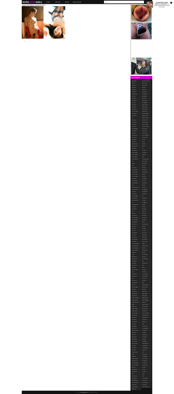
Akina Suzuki (134, 115)
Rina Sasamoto (144, 191)
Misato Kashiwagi (135, 362)
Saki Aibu (143, 247)
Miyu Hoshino (134, 375)
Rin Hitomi (144, 176)
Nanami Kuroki (144, 100)
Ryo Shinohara (144, 239)
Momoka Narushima (145, 80)
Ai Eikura (133, 83)
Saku (143, 260)
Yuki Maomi (144, 339)
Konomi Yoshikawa (135, 243)
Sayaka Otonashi (145, 297)
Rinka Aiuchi (144, 193)
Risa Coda (144, 206)
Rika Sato (143, 174)
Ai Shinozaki (134, 91)
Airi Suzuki (134, 102)
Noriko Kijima (144, 128)
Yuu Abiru (144, 367)
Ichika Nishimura (135, 204)
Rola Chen (144, 213)
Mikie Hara (134, 334)
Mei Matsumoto (135, 310)
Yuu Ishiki (144, 369)
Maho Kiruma (134, 258)
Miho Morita (134, 319)
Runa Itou (144, 226)
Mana (133, 271)
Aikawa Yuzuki (134, 93)
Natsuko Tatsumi (145, 117)
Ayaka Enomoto (135, 143)
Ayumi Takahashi (135, 154)
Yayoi (143, 323)
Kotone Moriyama (135, 247)
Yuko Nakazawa (145, 347)
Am (132, 117)
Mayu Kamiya (134, 291)
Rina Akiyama (144, 182)
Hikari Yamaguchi (135, 195)
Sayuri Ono (144, 302)
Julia (132, 211)
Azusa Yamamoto (135, 159)
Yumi (143, 352)
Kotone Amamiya (135, 245)
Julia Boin (133, 213)
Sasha (143, 282)
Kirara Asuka (134, 241)
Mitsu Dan (134, 367)
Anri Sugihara (134, 130)
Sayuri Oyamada (145, 304)
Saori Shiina (144, 271)
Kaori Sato (134, 234)
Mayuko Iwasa (134, 295)
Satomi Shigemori (145, 284)
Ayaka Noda (134, 148)
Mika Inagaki (134, 326)
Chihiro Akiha (134, 167)
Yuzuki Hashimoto (145, 386)
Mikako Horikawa (135, 330)
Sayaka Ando (144, 291)
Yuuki (143, 375)
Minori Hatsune (135, 343)
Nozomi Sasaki (144, 137)
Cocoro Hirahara (135, 176)
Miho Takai (134, 323)
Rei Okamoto (144, 152)
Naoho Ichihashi (145, 104)
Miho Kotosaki (134, 315)
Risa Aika (143, 204)
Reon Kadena (144, 163)
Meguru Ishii (134, 306)
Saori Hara (144, 269)
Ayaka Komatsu (134, 145)
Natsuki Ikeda (144, 111)
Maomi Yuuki (134, 280)
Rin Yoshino (144, 180)
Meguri (133, 304)
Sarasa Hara (144, 278)
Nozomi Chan (144, 132)
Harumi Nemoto (135, 189)
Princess (143, 139)
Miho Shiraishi (134, 321)
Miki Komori (134, 332)
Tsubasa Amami (145, 317)
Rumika (143, 221)
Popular (57, 2)
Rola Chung (144, 215)
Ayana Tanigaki (134, 152)
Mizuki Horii (134, 388)
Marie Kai (133, 284)
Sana (143, 265)
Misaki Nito (134, 356)
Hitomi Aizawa (134, 198)
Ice (132, 202)
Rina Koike (144, 187)
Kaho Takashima (135, 217)
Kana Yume (134, 226)
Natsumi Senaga (145, 124)
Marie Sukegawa (135, 287)
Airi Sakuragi (134, 100)
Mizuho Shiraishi (135, 386)
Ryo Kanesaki (144, 234)
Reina (143, 156)
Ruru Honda (144, 232)
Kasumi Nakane (135, 239)
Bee (132, 161)
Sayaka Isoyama (145, 293)
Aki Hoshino (134, 104)
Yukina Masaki (144, 345)
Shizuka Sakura (145, 308)
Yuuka (143, 373)
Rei (142, 148)
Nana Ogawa (144, 96)
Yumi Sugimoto (145, 356)
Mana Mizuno (134, 273)
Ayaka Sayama (134, 150)
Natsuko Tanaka (145, 115)
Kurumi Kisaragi (135, 250)
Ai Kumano (134, 87)
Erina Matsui (134, 178)
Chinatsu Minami (135, 169)
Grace (133, 185)
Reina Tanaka (144, 161)
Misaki (133, 354)
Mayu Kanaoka (134, 293)
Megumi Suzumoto (135, 302)
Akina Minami (134, 113)
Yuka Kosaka (144, 334)
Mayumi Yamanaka (135, 297)
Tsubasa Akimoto (145, 315)
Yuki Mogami (144, 341)
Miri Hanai (134, 349)
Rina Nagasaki (144, 189)
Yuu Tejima (144, 371)
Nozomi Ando (144, 130)
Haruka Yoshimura (135, 187)
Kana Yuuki (134, 228)
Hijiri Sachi (134, 191)
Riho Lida (143, 165)
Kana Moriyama (135, 219)
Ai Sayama (134, 89)
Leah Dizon (134, 252)
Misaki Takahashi (135, 358)
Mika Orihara (134, 328)
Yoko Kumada (144, 326)
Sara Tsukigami (145, 276)
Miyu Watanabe (135, 380)
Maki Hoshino (134, 265)
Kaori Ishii (133, 230)
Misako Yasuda (134, 360)
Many (133, 278)
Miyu (133, 373)
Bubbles (133, 163)
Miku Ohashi (134, 336)
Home (48, 2)
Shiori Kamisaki (145, 306)
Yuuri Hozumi (144, 380)
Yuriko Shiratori (145, 365)
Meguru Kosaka (135, 308)
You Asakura (144, 330)
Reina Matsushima (145, 159)
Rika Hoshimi (144, 169)
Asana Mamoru (134, 135)
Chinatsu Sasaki (134, 172)
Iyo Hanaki (134, 206)
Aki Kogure (134, 106)
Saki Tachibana (144, 254)
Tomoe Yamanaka (145, 313)
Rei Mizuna (144, 150)
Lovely (133, 254)
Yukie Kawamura (145, 343)
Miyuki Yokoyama (135, 382)
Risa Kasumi (144, 208)
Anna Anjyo (134, 124)
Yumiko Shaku (144, 358)
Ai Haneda (134, 85)
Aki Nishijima (134, 109)
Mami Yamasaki (135, 269)
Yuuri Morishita (145, 382)
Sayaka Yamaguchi (145, 300)
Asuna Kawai (134, 139)
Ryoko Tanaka (144, 241)
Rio (142, 195)
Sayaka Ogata (144, 295)
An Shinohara (134, 122)
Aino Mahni (134, 98)
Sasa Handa (144, 280)
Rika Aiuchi (144, 167)
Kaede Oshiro (134, 215)
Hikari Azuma (134, 193)
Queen (143, 141)
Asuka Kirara (134, 137)
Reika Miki (144, 154)
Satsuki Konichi (145, 287)
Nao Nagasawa (144, 102)
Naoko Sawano (144, 106)
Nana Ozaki (144, 98)
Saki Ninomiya (144, 250)
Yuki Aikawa (144, 336)
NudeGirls (32, 2)
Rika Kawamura (145, 172)
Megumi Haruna (135, 300)
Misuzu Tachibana (135, 365)
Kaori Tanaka (134, 237)
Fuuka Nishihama (135, 182)
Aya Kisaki (133, 141)
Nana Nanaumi (144, 93)
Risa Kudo (144, 211)
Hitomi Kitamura (135, 200)
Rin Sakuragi (144, 178)
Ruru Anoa (144, 230)
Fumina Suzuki (134, 180)
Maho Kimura (134, 256)
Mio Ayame (134, 345)
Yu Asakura (144, 332)
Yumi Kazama (144, 354)
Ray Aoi (143, 145)
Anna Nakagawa (135, 128)
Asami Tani (134, 132)
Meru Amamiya (135, 313)
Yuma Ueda (144, 349)
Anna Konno (134, 126)
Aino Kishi (133, 96)
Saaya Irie (144, 243)
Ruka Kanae (144, 219)
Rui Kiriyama (144, 217)
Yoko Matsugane (145, 328)
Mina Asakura (134, 339)
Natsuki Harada (145, 109)
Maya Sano (134, 289)
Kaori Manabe (134, 232)
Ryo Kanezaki (144, 237)
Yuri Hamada (144, 360)
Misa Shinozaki (134, 352)
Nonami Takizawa (145, 126)
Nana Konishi (144, 91)
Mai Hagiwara (134, 260)
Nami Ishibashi (144, 85)
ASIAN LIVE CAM (77, 2)
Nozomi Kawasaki (145, 135)
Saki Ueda (144, 256)
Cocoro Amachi (135, 174)
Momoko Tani (144, 83)
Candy (133, 165)
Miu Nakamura (134, 369)
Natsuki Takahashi (145, 113)
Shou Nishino (144, 310)
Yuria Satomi (144, 362)
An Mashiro (134, 119)
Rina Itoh (143, 185)
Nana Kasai (144, 89)
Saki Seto (143, 252)
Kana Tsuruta (134, 224)
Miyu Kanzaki (134, 378)
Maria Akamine (134, 282)
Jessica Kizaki (134, 208)
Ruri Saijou (144, 228)
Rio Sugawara (144, 202)
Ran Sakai (144, 143)
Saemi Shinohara (145, 245)
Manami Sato (134, 276)
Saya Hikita (144, 289)
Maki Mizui (134, 267)
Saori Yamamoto (145, 273)
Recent (67, 2)
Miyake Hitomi (134, 371)
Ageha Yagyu (134, 80)
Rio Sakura (144, 200)
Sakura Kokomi (145, 263)
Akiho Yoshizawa (135, 111)
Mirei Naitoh (134, 347)
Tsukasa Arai (144, 319)
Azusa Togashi (134, 156)
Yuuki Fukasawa (145, 378)
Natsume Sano (144, 119)
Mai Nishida (134, 263)
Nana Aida (144, 87)
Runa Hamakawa (145, 224)
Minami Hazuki (134, 341)
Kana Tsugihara (134, 221)
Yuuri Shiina (144, 384)
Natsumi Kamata (145, 122)
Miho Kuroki (134, 317)
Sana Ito (143, 267)
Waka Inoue (144, 321)
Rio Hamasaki (144, 198)
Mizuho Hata (134, 384)
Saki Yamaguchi (145, 258)
